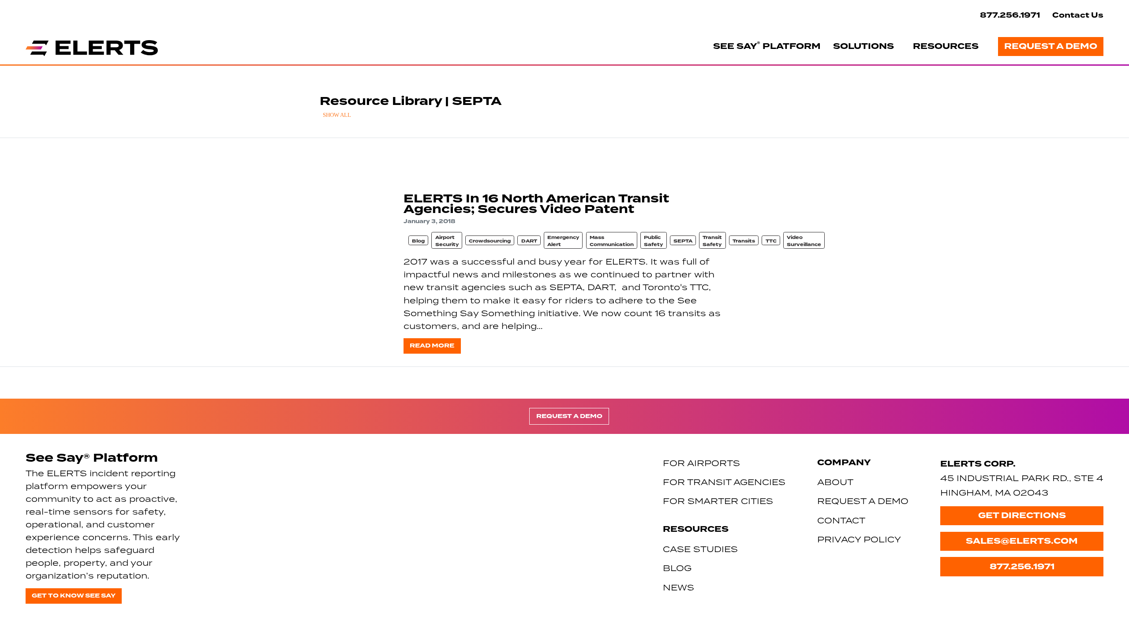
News (678, 587)
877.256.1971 (1010, 15)
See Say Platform (767, 45)
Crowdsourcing (490, 241)
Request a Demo (1050, 46)
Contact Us (1077, 15)
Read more (432, 345)
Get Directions (1022, 515)
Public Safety (653, 241)
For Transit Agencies (724, 481)
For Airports (701, 462)
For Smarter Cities (718, 500)
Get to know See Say (74, 595)
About (835, 481)
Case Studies (700, 548)
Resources (946, 46)
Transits (744, 241)
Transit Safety (712, 241)
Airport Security (447, 241)
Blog (418, 241)
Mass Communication (612, 241)
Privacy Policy (859, 539)
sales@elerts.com (1022, 541)
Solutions (863, 46)
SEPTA (682, 241)
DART (529, 241)
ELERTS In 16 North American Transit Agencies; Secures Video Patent (536, 203)
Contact (841, 520)
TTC (771, 241)
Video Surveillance (804, 241)
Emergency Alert (563, 241)
